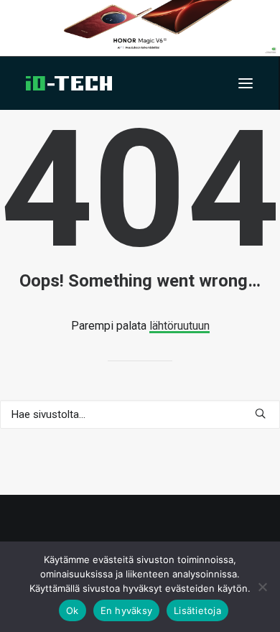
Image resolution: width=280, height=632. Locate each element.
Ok (72, 610)
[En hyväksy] (262, 587)
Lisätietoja (197, 610)
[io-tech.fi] (69, 83)
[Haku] (140, 414)
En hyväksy (127, 610)
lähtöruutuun (179, 326)
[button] (246, 83)
